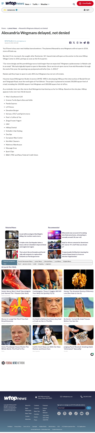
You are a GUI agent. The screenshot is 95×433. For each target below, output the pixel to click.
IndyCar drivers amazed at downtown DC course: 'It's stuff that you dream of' (75, 245)
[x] (70, 413)
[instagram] (64, 413)
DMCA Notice (52, 426)
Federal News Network (45, 410)
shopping (41, 264)
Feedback (10, 426)
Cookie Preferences (57, 429)
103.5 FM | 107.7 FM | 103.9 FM (46, 418)
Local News (58, 261)
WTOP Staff (8, 41)
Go (89, 408)
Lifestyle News (48, 261)
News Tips (37, 411)
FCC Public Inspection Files (68, 426)
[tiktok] (76, 413)
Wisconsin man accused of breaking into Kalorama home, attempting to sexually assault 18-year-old (74, 235)
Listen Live (11, 10)
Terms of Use (26, 426)
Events (36, 417)
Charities (36, 414)
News (27, 4)
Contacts (36, 408)
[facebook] (59, 413)
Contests (36, 405)
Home (3, 28)
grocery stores (27, 264)
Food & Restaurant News (25, 261)
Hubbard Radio (42, 426)
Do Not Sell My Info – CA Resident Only (40, 429)
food (19, 264)
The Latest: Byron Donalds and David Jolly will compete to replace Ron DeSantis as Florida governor (32, 254)
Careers (27, 416)
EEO (59, 426)
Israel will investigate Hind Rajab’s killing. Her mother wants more (31, 235)
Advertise (28, 419)
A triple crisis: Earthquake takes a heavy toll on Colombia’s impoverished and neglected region (32, 245)
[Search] (74, 4)
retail (34, 264)
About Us (27, 405)
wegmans (48, 264)
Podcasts (45, 405)
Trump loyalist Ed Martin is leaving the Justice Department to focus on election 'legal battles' (75, 254)
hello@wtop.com (67, 396)
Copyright (34, 426)
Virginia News (67, 261)
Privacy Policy (17, 426)
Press (35, 420)
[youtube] (81, 413)
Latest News (38, 261)
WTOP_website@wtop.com (19, 41)
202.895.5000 (87, 396)
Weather (44, 4)
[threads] (87, 413)
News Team (28, 413)
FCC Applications (81, 426)
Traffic (35, 4)
